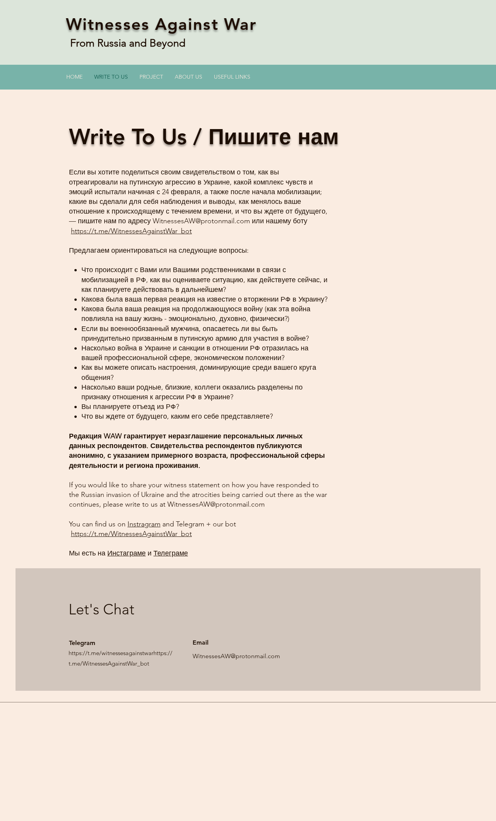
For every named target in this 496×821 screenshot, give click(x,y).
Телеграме (170, 553)
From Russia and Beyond (129, 43)
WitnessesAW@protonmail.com (201, 221)
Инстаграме (126, 553)
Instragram (143, 524)
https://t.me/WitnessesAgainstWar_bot (131, 231)
